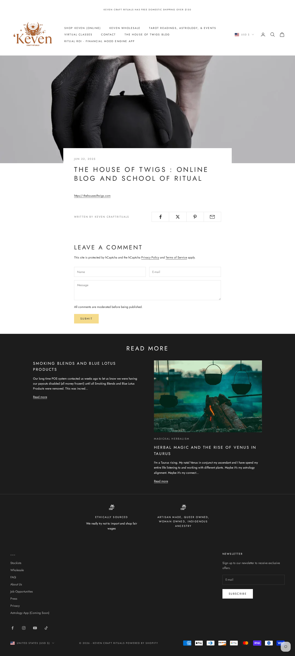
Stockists (15, 563)
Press (13, 598)
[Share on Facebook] (160, 217)
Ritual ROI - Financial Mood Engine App (99, 41)
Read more (40, 397)
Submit (86, 319)
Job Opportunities (21, 591)
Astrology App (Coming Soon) (29, 613)
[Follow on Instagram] (24, 628)
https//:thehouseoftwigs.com (92, 195)
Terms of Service (176, 257)
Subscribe (238, 594)
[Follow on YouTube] (35, 628)
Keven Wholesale (124, 28)
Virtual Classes (78, 34)
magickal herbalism (171, 439)
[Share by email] (212, 217)
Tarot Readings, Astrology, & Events (182, 28)
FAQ (13, 577)
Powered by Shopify (142, 643)
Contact (108, 34)
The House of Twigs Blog (147, 34)
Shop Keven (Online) (82, 28)
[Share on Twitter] (177, 217)
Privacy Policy (150, 257)
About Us (16, 584)
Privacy (15, 606)
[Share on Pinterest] (195, 217)
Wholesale (17, 570)
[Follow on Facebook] (12, 628)
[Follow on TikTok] (46, 628)
